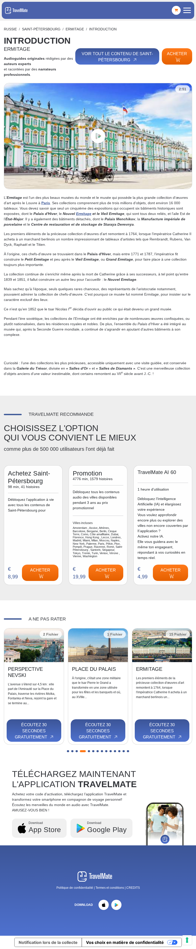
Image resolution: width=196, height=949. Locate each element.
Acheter (177, 54)
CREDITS (133, 888)
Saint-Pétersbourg (41, 29)
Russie (10, 29)
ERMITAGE (75, 29)
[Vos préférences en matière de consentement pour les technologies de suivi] (187, 940)
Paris (45, 203)
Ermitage (83, 214)
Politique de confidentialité (74, 888)
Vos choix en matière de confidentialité (125, 942)
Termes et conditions (110, 888)
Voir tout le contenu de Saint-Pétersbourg (117, 57)
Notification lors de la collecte (48, 942)
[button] (68, 751)
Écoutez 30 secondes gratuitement (31, 731)
